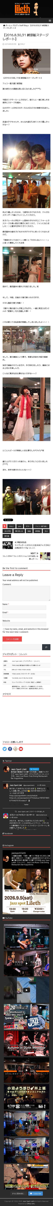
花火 (46, 531)
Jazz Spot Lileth (29, 1201)
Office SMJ (31, 1203)
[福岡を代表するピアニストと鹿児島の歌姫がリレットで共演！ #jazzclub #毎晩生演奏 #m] (26, 892)
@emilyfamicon (41, 815)
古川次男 (8, 531)
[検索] (46, 647)
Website (6, 620)
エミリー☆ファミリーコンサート (22, 815)
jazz (19, 526)
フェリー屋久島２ (41, 526)
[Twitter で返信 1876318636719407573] (11, 804)
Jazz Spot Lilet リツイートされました (31, 811)
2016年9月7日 (10, 44)
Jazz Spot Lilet (16, 785)
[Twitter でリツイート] (16, 811)
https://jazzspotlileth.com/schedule (23, 795)
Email (5, 612)
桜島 (29, 531)
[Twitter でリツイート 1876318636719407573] (15, 804)
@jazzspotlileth (28, 785)
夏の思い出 (19, 531)
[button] (49, 20)
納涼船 (37, 531)
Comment (7, 584)
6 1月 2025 (41, 785)
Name (5, 604)
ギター (28, 526)
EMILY (22, 44)
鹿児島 (7, 536)
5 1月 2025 (14, 817)
